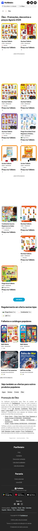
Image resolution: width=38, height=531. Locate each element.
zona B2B (19, 482)
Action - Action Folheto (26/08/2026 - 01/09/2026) (20, 423)
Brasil (19, 508)
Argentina (14, 508)
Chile (23, 508)
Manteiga (7, 431)
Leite (2, 431)
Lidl (7, 316)
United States (20, 510)
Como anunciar (19, 479)
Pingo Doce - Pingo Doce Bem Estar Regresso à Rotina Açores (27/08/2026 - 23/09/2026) (21, 417)
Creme (16, 392)
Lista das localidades (19, 462)
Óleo (22, 392)
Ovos (22, 431)
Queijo (13, 431)
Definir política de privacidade (19, 520)
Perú (14, 510)
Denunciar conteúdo (19, 459)
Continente (25, 312)
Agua (3, 392)
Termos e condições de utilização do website (19, 523)
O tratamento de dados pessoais (19, 527)
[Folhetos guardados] (28, 2)
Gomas (10, 392)
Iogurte (17, 431)
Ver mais (19, 299)
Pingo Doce (10, 312)
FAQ (19, 452)
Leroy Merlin (9, 410)
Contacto (19, 456)
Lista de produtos (19, 466)
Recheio (17, 408)
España (4, 510)
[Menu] (35, 2)
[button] (31, 2)
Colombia (28, 508)
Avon (3, 410)
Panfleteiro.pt (16, 403)
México (9, 510)
